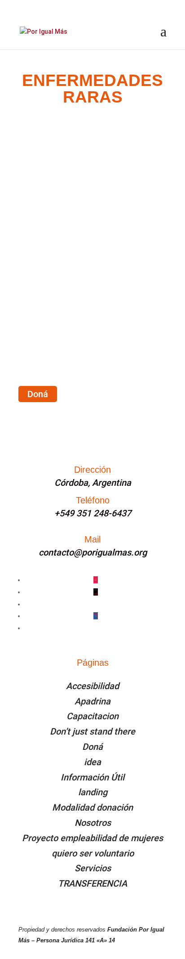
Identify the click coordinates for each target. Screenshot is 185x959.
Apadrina (92, 701)
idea (92, 762)
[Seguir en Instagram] (95, 579)
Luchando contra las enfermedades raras (68, 213)
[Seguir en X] (95, 592)
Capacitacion (92, 716)
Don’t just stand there (92, 731)
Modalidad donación (92, 807)
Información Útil (92, 777)
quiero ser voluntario (93, 853)
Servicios (93, 868)
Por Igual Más (58, 225)
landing (92, 792)
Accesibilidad (92, 686)
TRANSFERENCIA (92, 883)
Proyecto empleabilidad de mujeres (92, 838)
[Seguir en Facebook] (95, 615)
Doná (37, 394)
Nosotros (93, 822)
